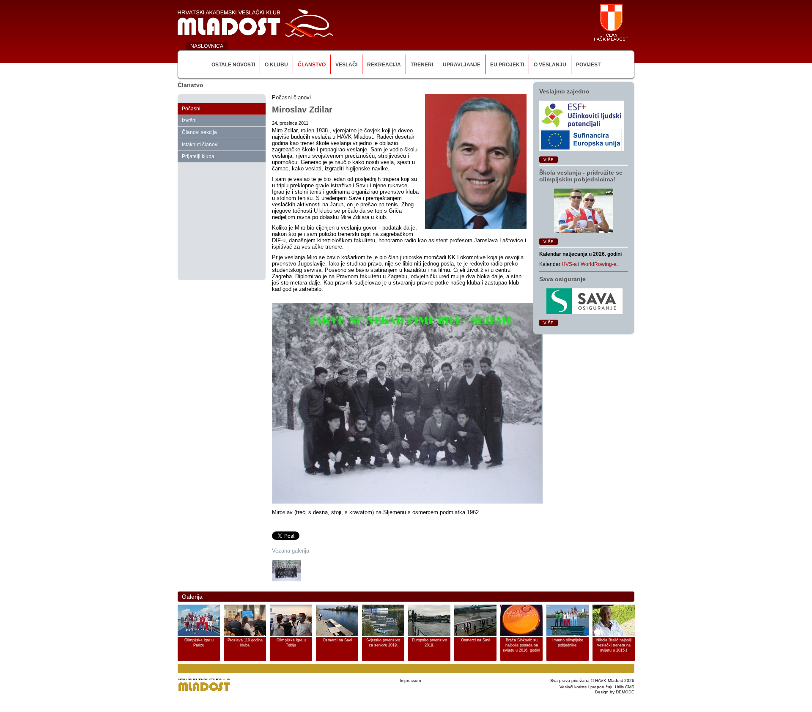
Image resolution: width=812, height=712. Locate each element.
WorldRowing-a (599, 264)
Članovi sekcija (199, 132)
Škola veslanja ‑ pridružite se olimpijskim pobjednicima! (581, 176)
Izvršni (189, 120)
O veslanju (550, 65)
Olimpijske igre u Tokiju (291, 642)
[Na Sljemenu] (286, 570)
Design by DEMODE (614, 692)
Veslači (346, 65)
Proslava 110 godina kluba (245, 642)
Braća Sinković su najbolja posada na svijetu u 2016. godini (521, 645)
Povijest (588, 65)
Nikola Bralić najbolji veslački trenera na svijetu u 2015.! (613, 645)
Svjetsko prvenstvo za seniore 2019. (383, 642)
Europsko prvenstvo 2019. (429, 642)
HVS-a (569, 264)
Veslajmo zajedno (564, 91)
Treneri (422, 65)
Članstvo (312, 65)
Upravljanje (461, 65)
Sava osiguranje (562, 279)
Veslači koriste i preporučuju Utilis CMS (597, 687)
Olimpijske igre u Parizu (199, 642)
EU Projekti (507, 65)
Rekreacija (384, 65)
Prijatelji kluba (198, 156)
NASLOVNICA (206, 46)
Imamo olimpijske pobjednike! (567, 642)
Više (548, 159)
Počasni (191, 109)
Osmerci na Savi (337, 640)
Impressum (410, 680)
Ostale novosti (233, 65)
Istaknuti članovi (200, 145)
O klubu (276, 65)
